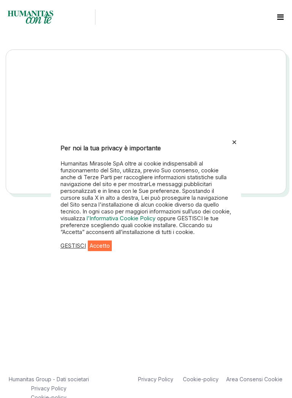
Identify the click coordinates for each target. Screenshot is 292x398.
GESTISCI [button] (73, 245)
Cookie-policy (201, 379)
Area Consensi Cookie (254, 379)
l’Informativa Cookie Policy (122, 218)
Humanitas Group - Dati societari (49, 379)
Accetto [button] (100, 245)
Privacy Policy (49, 388)
